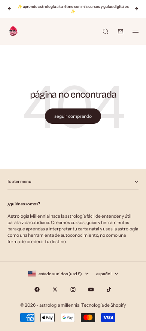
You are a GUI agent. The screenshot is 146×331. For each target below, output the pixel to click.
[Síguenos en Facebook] (37, 289)
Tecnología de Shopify (103, 305)
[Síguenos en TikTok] (109, 289)
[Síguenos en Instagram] (73, 289)
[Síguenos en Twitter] (55, 289)
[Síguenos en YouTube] (91, 289)
